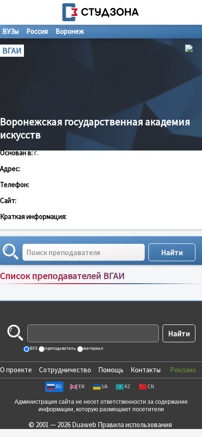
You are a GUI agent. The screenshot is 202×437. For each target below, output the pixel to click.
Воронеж (69, 31)
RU (58, 386)
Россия (37, 31)
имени (128, 285)
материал (92, 348)
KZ (127, 386)
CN (151, 386)
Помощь (111, 369)
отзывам (186, 285)
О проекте (16, 369)
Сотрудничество (65, 369)
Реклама (183, 369)
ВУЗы (10, 31)
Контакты (146, 369)
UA (104, 386)
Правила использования (135, 424)
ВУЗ (33, 348)
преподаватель (60, 348)
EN (81, 386)
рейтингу (155, 285)
